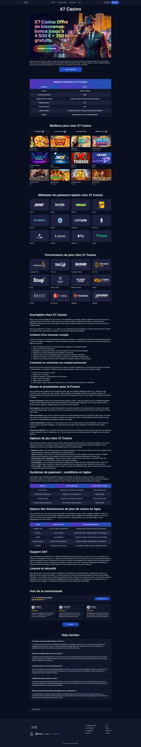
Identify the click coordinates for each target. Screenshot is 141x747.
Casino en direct (59, 131)
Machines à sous (100, 131)
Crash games (79, 131)
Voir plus (70, 624)
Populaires (38, 131)
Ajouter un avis (102, 598)
